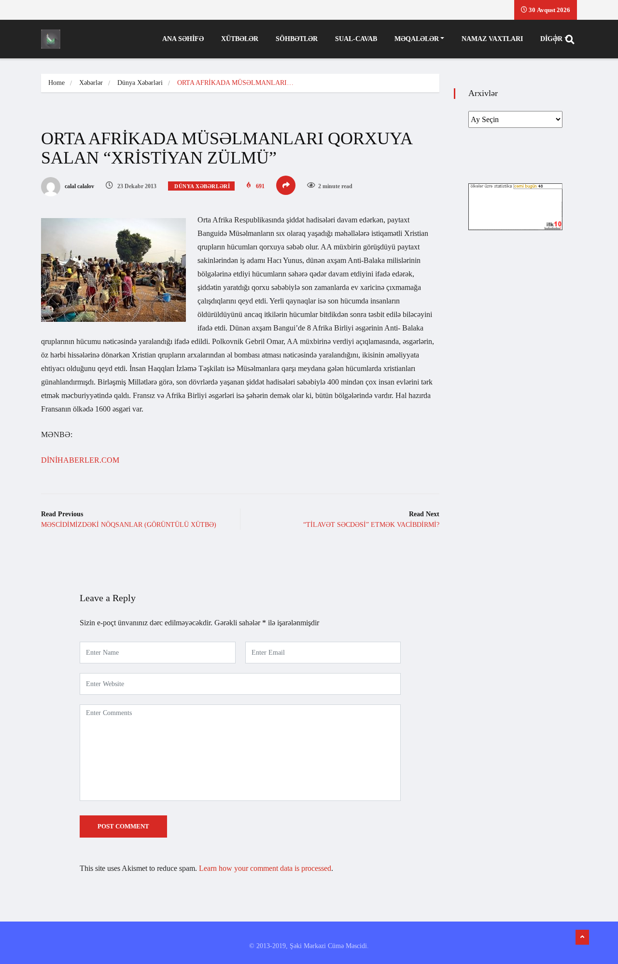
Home (56, 82)
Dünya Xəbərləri (140, 82)
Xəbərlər (91, 82)
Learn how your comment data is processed (265, 868)
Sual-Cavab (356, 38)
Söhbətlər (297, 38)
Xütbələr (239, 38)
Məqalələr (416, 38)
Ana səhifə (183, 38)
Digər (551, 38)
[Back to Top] (582, 937)
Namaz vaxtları (492, 38)
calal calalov (78, 186)
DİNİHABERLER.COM (80, 460)
